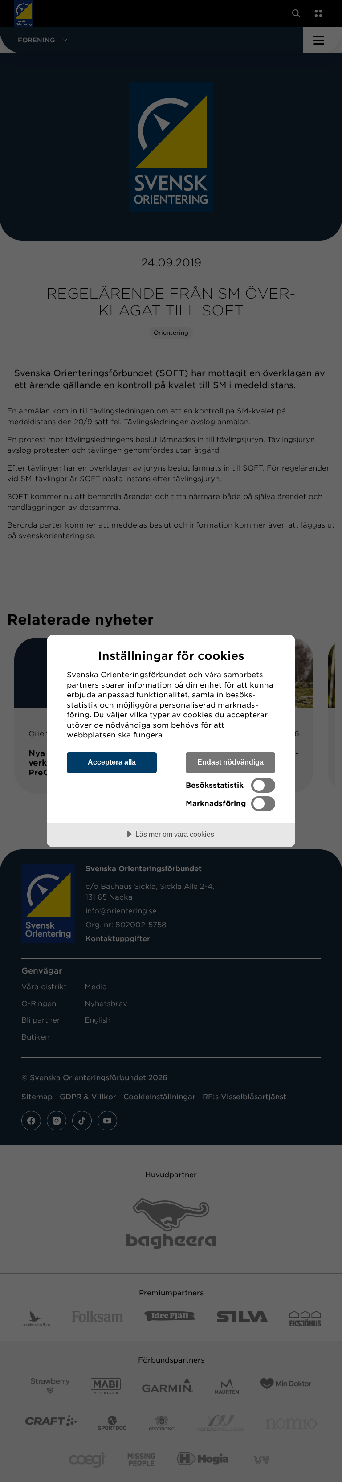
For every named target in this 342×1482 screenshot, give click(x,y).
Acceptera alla (112, 762)
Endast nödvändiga (230, 762)
